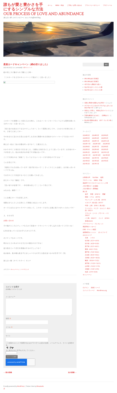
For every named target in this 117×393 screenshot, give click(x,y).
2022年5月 (86, 149)
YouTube (95, 177)
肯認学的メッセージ (89, 226)
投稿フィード (95, 287)
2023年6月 (104, 135)
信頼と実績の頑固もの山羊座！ (94, 103)
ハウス (92, 238)
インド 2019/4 (104, 218)
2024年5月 (86, 135)
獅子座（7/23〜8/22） (92, 252)
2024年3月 (95, 135)
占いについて (102, 232)
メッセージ (10, 297)
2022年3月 (104, 149)
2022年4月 (95, 149)
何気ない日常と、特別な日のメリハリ (97, 110)
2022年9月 (106, 144)
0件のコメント (27, 67)
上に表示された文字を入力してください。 (21, 350)
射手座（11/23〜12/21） (93, 263)
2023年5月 (86, 138)
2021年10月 (97, 155)
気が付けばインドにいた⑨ (93, 90)
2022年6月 (104, 146)
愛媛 (103, 194)
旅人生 (85, 191)
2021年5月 (86, 161)
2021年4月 (95, 161)
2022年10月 (97, 144)
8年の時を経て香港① (91, 81)
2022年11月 (86, 144)
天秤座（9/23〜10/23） (93, 258)
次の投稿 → (72, 372)
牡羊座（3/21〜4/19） (92, 240)
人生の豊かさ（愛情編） (91, 188)
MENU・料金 (59, 5)
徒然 (101, 177)
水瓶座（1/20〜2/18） (92, 269)
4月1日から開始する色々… (93, 84)
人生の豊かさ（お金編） (91, 186)
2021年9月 (106, 155)
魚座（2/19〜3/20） (91, 272)
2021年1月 (95, 164)
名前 (8, 318)
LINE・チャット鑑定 (89, 229)
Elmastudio (40, 386)
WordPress (20, 386)
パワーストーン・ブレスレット (93, 224)
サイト (8, 336)
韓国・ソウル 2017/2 (92, 197)
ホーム (50, 5)
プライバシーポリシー (92, 5)
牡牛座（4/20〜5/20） (92, 243)
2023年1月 (95, 141)
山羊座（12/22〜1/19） (93, 266)
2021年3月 (104, 161)
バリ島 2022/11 (90, 218)
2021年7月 (95, 158)
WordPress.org (102, 290)
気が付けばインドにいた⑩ (93, 87)
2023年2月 (86, 141)
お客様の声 (86, 177)
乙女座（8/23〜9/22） (92, 255)
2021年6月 (104, 158)
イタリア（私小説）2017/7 (94, 203)
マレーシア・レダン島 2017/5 (95, 200)
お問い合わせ (8, 221)
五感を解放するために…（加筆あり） (97, 115)
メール (9, 327)
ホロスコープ (87, 235)
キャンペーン (15, 269)
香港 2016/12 (95, 194)
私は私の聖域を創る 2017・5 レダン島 (97, 120)
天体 (86, 238)
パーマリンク (25, 269)
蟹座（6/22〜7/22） (91, 249)
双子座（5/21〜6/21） (92, 246)
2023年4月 (95, 138)
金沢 (86, 194)
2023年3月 (104, 138)
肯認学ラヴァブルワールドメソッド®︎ (95, 183)
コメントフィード (89, 290)
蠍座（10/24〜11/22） (92, 260)
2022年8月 (86, 146)
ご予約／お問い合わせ (74, 5)
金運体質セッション (89, 232)
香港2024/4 (89, 221)
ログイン (86, 287)
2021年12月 (105, 152)
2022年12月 (105, 141)
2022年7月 (95, 146)
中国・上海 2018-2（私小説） (95, 205)
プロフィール (107, 5)
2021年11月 (86, 155)
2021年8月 (86, 158)
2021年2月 (86, 164)
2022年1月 (95, 152)
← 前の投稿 (7, 372)
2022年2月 (86, 152)
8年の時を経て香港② (91, 78)
